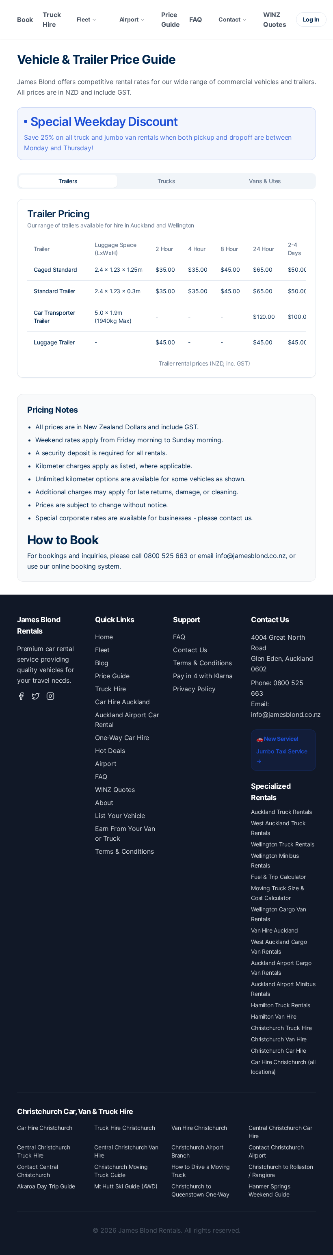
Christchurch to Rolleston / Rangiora (281, 1170)
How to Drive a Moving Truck (200, 1170)
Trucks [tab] (166, 180)
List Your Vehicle (120, 815)
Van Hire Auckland (274, 930)
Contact (229, 19)
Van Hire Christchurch (199, 1127)
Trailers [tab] (68, 180)
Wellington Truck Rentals (282, 844)
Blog (101, 663)
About (104, 802)
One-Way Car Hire (122, 738)
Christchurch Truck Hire (281, 1027)
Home (104, 637)
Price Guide (170, 19)
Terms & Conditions (124, 851)
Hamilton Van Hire (273, 1016)
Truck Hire (52, 19)
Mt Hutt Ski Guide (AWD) (126, 1186)
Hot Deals (110, 751)
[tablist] (166, 181)
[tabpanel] (166, 288)
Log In (311, 19)
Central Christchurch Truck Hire (43, 1151)
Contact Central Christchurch (37, 1170)
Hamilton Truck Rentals (280, 1005)
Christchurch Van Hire (279, 1039)
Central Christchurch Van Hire (126, 1151)
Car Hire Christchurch (44, 1127)
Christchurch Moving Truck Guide (121, 1170)
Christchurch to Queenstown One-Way (200, 1190)
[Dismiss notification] (132, 1225)
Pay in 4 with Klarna (202, 676)
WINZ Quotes (274, 19)
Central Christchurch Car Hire (280, 1131)
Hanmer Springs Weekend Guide (269, 1190)
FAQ (195, 19)
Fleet (83, 19)
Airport (129, 19)
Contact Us (190, 650)
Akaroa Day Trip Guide (46, 1186)
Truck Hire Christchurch (124, 1127)
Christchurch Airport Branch (197, 1151)
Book (25, 19)
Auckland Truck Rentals (281, 811)
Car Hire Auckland (122, 702)
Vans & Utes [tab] (265, 180)
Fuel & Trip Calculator (278, 876)
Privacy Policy (194, 689)
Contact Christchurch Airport (276, 1151)
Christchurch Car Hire (278, 1050)
